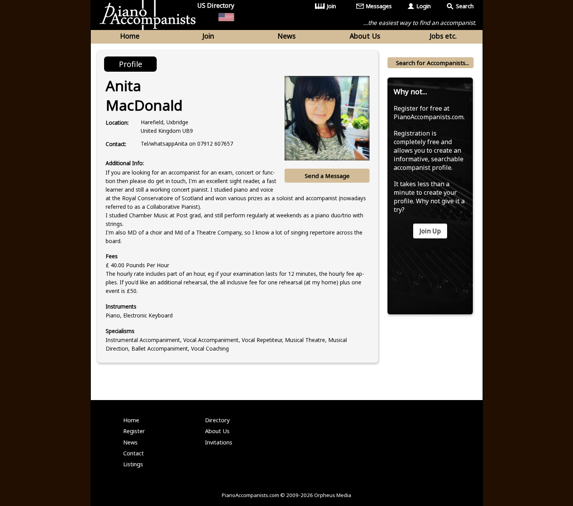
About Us (365, 36)
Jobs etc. (443, 36)
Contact (133, 453)
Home (130, 36)
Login (423, 6)
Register (134, 431)
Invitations (218, 442)
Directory (217, 420)
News (286, 36)
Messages (379, 6)
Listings (133, 464)
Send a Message (327, 176)
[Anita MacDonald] (327, 118)
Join (331, 6)
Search (465, 6)
